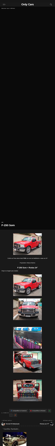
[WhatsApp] (49, 411)
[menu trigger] (4, 4)
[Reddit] (15, 415)
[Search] (50, 4)
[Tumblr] (11, 415)
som (2, 222)
